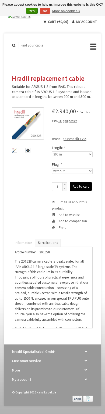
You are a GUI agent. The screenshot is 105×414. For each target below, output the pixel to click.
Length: (58, 147)
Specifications (48, 242)
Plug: (57, 164)
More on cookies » (66, 11)
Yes (32, 11)
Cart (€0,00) (58, 21)
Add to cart (81, 186)
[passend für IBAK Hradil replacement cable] (28, 123)
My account (86, 21)
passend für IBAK (74, 139)
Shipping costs (67, 121)
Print (62, 227)
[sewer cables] (21, 17)
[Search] (14, 45)
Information (23, 242)
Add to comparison (72, 221)
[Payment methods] (77, 398)
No (45, 11)
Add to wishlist (69, 215)
